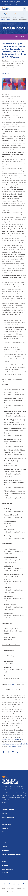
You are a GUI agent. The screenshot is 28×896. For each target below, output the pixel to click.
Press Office (11, 684)
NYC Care (5, 865)
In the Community (8, 869)
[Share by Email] (13, 752)
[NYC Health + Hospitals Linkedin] (19, 884)
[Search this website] (19, 9)
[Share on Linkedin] (17, 752)
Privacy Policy (10, 892)
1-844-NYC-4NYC (6, 19)
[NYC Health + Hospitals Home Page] (5, 9)
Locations (5, 828)
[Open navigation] (24, 9)
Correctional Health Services (11, 854)
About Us (5, 843)
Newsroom (5, 850)
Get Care (5, 832)
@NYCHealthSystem (15, 746)
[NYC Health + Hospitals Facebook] (5, 884)
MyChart (4, 813)
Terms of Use (18, 892)
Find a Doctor (6, 824)
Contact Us (5, 873)
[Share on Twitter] (8, 752)
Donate (4, 861)
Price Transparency (8, 817)
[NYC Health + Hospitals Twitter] (9, 884)
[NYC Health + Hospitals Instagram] (14, 884)
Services (4, 836)
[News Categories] (25, 37)
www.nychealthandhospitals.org (11, 739)
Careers (4, 846)
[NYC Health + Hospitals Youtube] (23, 884)
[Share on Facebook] (3, 752)
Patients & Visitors (8, 809)
